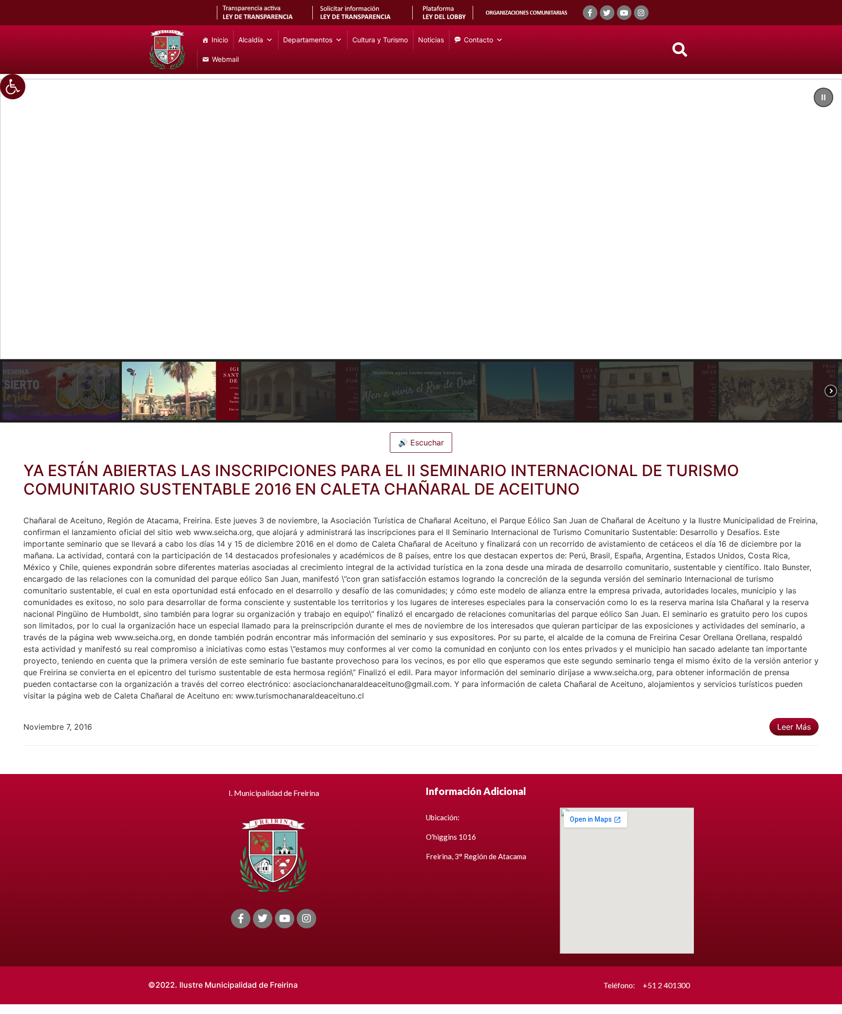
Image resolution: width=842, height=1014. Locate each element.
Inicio (219, 40)
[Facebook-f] (590, 12)
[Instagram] (641, 12)
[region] (421, 251)
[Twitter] (607, 12)
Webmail (225, 59)
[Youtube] (624, 12)
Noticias (431, 40)
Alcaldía (250, 40)
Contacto (478, 40)
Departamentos (307, 40)
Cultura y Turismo (380, 40)
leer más (794, 727)
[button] (12, 86)
